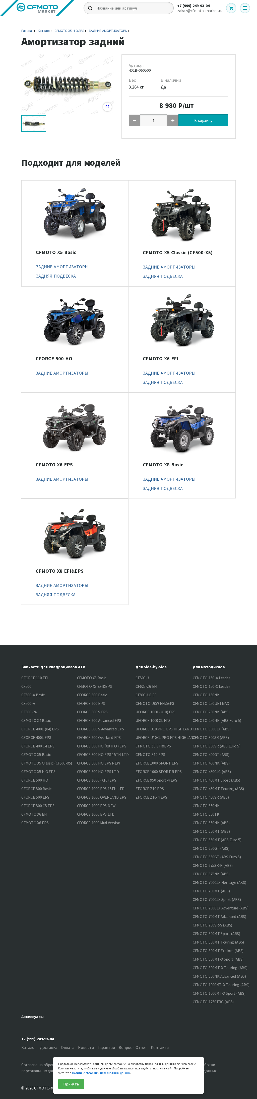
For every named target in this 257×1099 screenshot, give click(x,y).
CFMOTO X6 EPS (54, 464)
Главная (27, 30)
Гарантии (106, 1047)
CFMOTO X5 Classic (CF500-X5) (178, 252)
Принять (71, 1083)
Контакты (160, 1047)
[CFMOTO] (37, 8)
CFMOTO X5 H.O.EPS (69, 30)
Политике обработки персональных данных (101, 1073)
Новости (86, 1047)
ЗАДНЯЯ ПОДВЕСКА (56, 276)
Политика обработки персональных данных (197, 1067)
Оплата (67, 1047)
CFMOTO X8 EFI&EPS (60, 571)
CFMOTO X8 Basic (163, 464)
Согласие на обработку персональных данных (41, 1067)
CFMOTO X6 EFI (160, 358)
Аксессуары (32, 1016)
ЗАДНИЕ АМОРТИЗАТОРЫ (108, 30)
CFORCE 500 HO (54, 358)
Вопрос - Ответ (133, 1047)
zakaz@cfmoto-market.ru (199, 10)
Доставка (48, 1047)
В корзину (203, 120)
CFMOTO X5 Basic (56, 252)
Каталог (44, 30)
